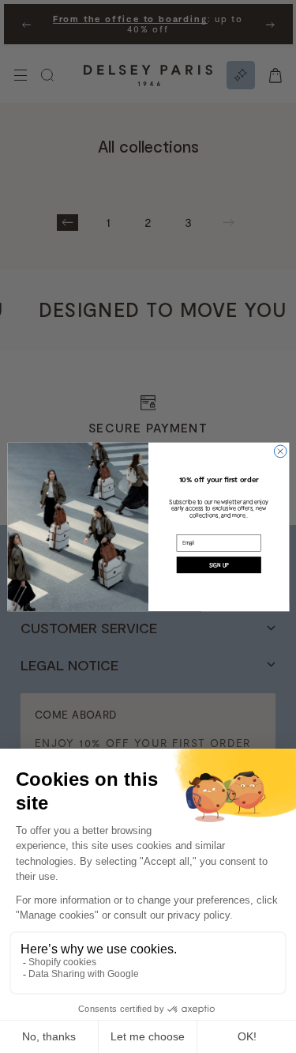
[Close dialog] (280, 451)
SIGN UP (218, 564)
